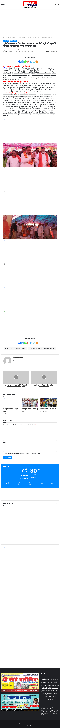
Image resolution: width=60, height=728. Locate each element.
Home (5, 37)
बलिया (15, 40)
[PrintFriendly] (34, 61)
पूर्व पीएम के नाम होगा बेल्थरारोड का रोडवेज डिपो (16, 348)
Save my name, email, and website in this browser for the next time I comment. (23, 453)
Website (33, 448)
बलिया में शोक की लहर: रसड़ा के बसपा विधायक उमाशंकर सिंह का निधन (11, 410)
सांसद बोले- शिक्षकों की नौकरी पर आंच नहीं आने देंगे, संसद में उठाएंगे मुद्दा (30, 410)
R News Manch (9, 51)
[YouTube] (51, 699)
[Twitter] (22, 61)
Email (5, 448)
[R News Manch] (30, 4)
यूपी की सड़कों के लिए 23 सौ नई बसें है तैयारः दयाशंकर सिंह (42, 348)
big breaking (11, 37)
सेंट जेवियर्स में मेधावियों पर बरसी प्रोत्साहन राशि (48, 409)
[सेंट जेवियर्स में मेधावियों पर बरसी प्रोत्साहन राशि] (48, 402)
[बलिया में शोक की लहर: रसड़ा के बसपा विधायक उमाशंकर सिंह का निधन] (11, 402)
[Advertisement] (30, 20)
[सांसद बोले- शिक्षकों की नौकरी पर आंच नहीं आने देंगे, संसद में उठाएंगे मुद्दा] (30, 402)
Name (5, 442)
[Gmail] (28, 61)
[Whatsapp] (25, 61)
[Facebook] (19, 61)
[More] (36, 61)
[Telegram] (31, 61)
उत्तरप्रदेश (11, 40)
